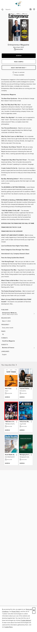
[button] (19, 55)
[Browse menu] (34, 9)
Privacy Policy (16, 611)
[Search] (2, 9)
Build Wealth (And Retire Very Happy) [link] (10, 455)
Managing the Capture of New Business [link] (25, 455)
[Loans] (30, 10)
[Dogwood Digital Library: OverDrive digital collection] (18, 3)
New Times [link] (8, 388)
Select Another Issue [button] (18, 68)
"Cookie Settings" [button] (26, 620)
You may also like (8, 365)
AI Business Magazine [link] (25, 421)
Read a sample (18, 62)
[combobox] (15, 9)
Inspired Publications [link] (25, 388)
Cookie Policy (8, 627)
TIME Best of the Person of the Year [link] (10, 421)
